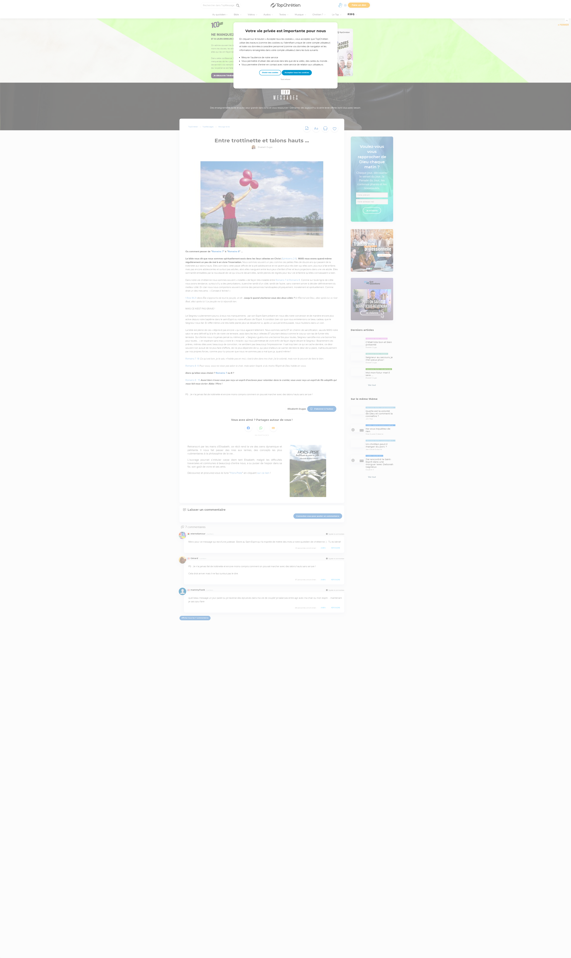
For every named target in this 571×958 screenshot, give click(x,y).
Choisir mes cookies (270, 73)
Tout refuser (285, 79)
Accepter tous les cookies (297, 72)
